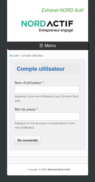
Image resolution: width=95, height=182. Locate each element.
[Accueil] (47, 32)
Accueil (13, 55)
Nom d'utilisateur (29, 82)
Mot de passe (26, 109)
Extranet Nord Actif (59, 169)
